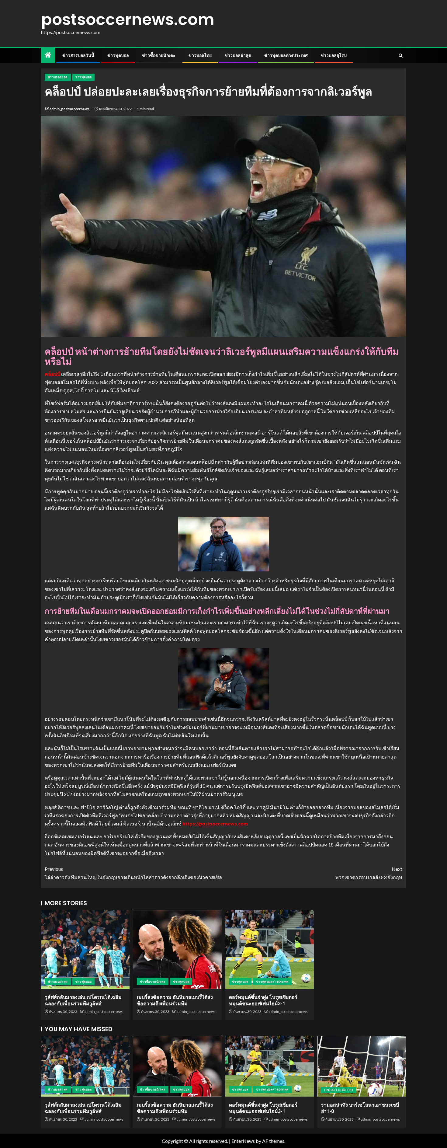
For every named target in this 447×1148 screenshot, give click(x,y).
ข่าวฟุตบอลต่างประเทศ (286, 55)
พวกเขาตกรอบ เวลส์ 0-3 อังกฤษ (368, 873)
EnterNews (243, 1141)
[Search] (400, 55)
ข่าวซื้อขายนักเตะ (158, 55)
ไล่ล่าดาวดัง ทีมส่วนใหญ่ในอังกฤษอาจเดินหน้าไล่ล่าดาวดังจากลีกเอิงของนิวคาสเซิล (133, 873)
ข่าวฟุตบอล (118, 55)
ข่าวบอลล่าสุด (238, 55)
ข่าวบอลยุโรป (334, 55)
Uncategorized (338, 1090)
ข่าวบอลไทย (200, 55)
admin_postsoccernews (70, 108)
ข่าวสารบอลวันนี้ (78, 55)
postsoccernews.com (127, 19)
